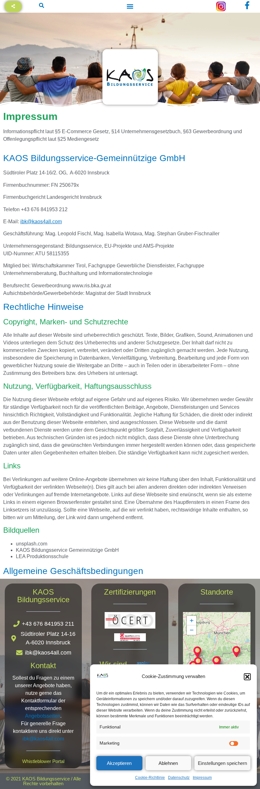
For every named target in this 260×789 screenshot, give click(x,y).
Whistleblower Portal (43, 761)
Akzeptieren (119, 763)
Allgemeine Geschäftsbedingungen (73, 571)
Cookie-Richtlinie (150, 777)
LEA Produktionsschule (42, 556)
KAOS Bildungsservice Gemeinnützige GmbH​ (67, 550)
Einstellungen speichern (222, 763)
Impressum (202, 777)
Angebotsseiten (42, 716)
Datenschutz (179, 777)
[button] (247, 677)
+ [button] (192, 620)
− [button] (192, 630)
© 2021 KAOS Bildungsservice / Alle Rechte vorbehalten (43, 781)
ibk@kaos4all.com (41, 221)
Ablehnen (168, 763)
